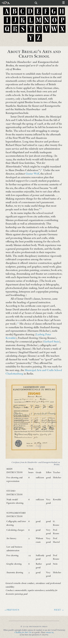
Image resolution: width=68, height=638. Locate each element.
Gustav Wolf (32, 173)
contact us (49, 632)
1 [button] (41, 169)
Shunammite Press (38, 626)
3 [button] (17, 323)
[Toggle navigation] (65, 3)
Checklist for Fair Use (22, 632)
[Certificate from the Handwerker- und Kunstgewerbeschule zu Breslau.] (34, 419)
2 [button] (41, 208)
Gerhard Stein (51, 341)
